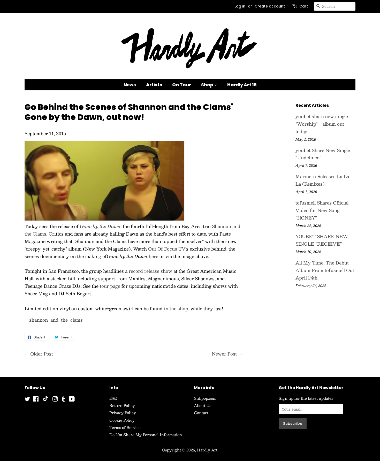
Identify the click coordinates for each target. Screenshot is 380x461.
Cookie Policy (122, 420)
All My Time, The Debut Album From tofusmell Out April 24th (324, 270)
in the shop (176, 308)
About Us (202, 405)
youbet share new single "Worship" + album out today (321, 124)
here (153, 256)
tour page (110, 286)
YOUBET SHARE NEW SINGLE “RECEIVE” (321, 240)
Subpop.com (205, 398)
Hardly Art (207, 450)
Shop (207, 85)
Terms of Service (125, 427)
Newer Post (224, 353)
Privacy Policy (122, 413)
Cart (303, 6)
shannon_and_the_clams (56, 319)
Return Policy (122, 405)
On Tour (181, 85)
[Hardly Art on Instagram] (55, 400)
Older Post (41, 353)
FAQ (113, 398)
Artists (154, 85)
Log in (239, 6)
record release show (150, 271)
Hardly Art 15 (242, 85)
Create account (270, 6)
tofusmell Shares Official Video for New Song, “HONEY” (321, 210)
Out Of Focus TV (167, 248)
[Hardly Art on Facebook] (36, 400)
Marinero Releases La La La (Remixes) (322, 180)
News (130, 85)
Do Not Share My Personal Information (145, 435)
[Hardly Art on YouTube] (72, 400)
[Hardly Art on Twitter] (27, 400)
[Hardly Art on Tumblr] (63, 400)
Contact (201, 413)
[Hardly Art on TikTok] (45, 400)
